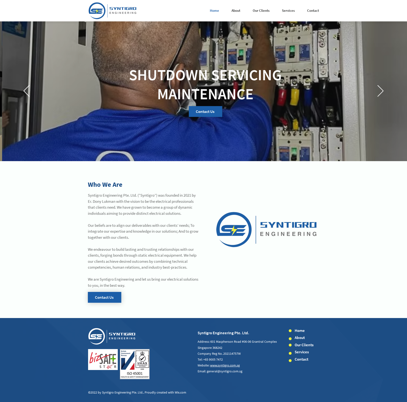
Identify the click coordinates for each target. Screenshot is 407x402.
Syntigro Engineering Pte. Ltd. (223, 332)
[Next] (380, 91)
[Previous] (26, 91)
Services (302, 351)
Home (300, 330)
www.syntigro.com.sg (225, 365)
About (300, 337)
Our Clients (304, 344)
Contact (301, 359)
